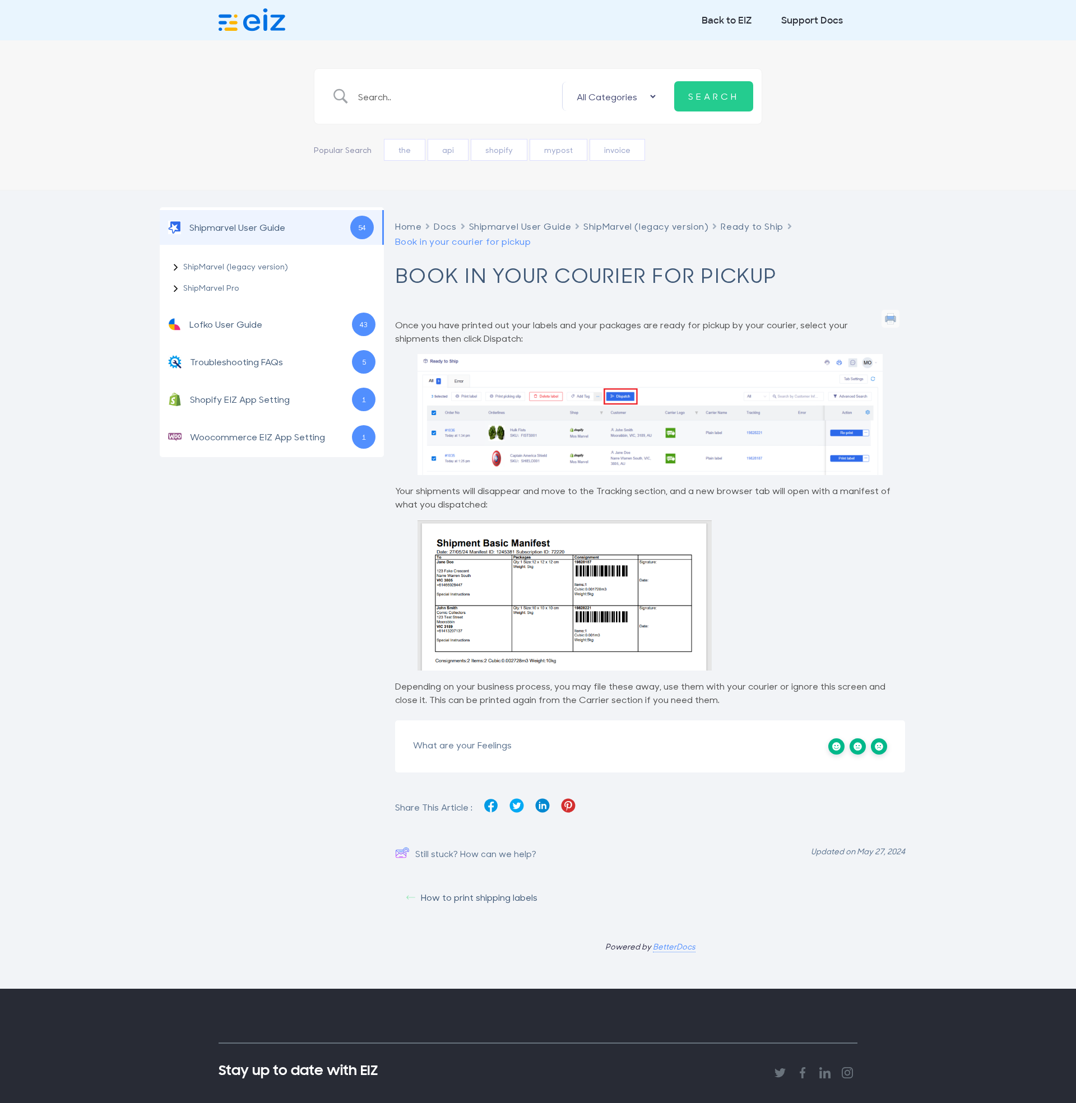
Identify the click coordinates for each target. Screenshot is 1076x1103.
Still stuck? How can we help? (475, 853)
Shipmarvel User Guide (520, 226)
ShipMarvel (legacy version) (235, 266)
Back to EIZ (727, 20)
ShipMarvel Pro (211, 287)
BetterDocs (674, 946)
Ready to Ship (752, 226)
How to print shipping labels (479, 897)
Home (408, 226)
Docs (445, 226)
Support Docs (812, 20)
